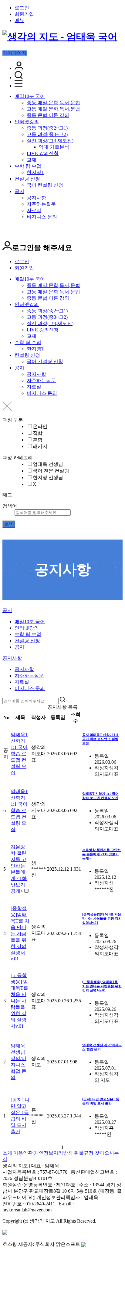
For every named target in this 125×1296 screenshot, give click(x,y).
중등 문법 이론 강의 (48, 115)
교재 (31, 159)
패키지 (40, 446)
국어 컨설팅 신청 (45, 185)
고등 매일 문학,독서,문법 (53, 108)
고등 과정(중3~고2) (47, 134)
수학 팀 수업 (28, 166)
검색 (9, 524)
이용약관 (23, 1153)
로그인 (22, 7)
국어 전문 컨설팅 (51, 470)
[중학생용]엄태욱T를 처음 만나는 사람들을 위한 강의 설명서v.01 (20, 933)
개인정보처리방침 (53, 1153)
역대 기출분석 (54, 147)
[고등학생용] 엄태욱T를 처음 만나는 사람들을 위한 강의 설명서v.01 (19, 1001)
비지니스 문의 (42, 216)
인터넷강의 (27, 121)
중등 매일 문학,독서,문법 (53, 102)
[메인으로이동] (6, 604)
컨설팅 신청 (27, 178)
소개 (7, 1153)
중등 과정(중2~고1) (47, 128)
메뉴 (19, 20)
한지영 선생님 (48, 477)
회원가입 (24, 14)
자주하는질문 (41, 204)
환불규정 (83, 1153)
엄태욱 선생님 (48, 464)
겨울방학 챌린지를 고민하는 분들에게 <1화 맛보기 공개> (101, 854)
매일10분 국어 (30, 96)
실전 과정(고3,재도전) (50, 140)
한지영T (35, 172)
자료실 (34, 210)
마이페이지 (14, 53)
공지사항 (36, 197)
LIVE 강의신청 (43, 153)
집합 (37, 433)
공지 (19, 191)
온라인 (40, 426)
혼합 (37, 439)
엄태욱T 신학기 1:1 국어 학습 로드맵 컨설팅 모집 (19, 753)
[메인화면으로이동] (59, 36)
